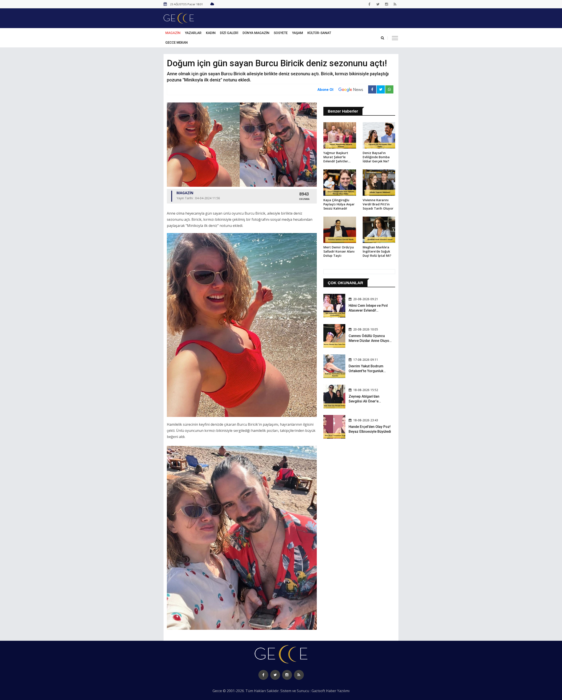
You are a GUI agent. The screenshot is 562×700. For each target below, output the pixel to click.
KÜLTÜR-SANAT (319, 33)
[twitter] (378, 4)
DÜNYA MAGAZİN (256, 33)
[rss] (395, 4)
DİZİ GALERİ (229, 33)
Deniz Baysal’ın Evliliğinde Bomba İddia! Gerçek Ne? (376, 157)
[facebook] (369, 4)
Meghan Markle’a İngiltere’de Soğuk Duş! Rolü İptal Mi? (377, 251)
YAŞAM (297, 33)
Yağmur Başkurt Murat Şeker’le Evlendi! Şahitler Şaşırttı (335, 157)
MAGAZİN (172, 33)
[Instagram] (386, 4)
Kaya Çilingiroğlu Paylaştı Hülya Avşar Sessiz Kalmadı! (339, 204)
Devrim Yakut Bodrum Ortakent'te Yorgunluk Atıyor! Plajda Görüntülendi (370, 371)
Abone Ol (325, 89)
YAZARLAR (193, 33)
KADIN (211, 33)
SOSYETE (281, 33)
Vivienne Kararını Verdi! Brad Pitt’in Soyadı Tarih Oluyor (378, 204)
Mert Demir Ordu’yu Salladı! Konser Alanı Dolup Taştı (339, 251)
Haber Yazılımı (337, 690)
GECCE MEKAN (176, 43)
